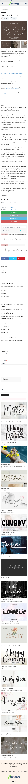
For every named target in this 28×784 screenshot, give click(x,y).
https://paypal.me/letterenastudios (13, 88)
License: (4, 209)
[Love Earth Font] (14, 567)
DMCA (10, 771)
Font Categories (8, 8)
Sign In (2, 0)
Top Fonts (17, 773)
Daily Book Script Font (7, 688)
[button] (26, 4)
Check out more (14, 215)
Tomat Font (6, 332)
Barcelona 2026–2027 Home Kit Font (15, 340)
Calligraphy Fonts (4, 421)
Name (2, 383)
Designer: (4, 207)
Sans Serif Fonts (12, 645)
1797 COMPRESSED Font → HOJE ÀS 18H (12, 301)
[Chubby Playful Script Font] (14, 522)
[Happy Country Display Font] (14, 656)
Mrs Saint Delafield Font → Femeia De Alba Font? (14, 335)
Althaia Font (3, 272)
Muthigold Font (5, 488)
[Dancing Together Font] (14, 723)
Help (5, 290)
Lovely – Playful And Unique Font (9, 621)
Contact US (11, 773)
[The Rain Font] (14, 545)
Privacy (6, 771)
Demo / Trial (13, 209)
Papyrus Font (6, 326)
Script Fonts (15, 8)
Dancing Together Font (7, 733)
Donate (15, 221)
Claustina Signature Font (7, 755)
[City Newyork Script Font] (14, 589)
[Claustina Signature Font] (14, 745)
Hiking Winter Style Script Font (9, 442)
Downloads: (5, 205)
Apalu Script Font (5, 464)
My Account (14, 0)
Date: (3, 202)
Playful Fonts (3, 534)
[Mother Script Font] (14, 410)
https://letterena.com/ (6, 93)
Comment (3, 363)
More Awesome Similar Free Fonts (15, 399)
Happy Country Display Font (8, 666)
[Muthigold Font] (14, 478)
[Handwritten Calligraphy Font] (14, 701)
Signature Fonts (17, 757)
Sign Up (7, 0)
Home (3, 8)
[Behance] (13, 781)
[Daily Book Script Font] (14, 678)
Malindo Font (4, 266)
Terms (2, 771)
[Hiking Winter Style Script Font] (14, 432)
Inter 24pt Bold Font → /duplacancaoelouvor (13, 309)
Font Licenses (16, 771)
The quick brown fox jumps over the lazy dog (14, 239)
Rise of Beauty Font (6, 644)
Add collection (14, 218)
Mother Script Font (6, 420)
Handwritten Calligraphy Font (9, 710)
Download (14, 212)
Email (2, 389)
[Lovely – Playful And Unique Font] (14, 612)
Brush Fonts (3, 466)
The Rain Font (4, 555)
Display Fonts (4, 623)
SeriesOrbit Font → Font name (10, 299)
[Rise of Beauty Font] (14, 634)
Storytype (12, 207)
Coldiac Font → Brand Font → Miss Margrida (13, 321)
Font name (6, 296)
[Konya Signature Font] (14, 500)
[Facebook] (15, 781)
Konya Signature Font (6, 510)
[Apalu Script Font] (14, 454)
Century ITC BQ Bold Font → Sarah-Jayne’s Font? (13, 337)
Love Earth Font (5, 577)
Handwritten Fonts (13, 421)
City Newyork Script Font (7, 599)
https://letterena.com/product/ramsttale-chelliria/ (12, 73)
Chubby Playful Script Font (8, 532)
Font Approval (24, 771)
